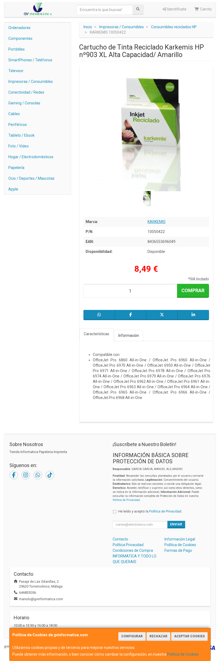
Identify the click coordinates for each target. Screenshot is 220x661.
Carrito (205, 9)
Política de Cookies (183, 654)
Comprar (192, 290)
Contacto (120, 539)
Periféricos (17, 124)
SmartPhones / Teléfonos (30, 60)
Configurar (132, 636)
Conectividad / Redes (26, 92)
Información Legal (179, 539)
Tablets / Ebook (21, 135)
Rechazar (158, 636)
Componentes (20, 38)
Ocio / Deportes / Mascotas (31, 178)
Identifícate (176, 9)
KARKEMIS (157, 222)
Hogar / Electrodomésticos (30, 157)
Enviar (176, 524)
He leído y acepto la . (150, 511)
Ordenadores (19, 28)
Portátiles (16, 49)
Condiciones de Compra (133, 550)
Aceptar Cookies (189, 636)
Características (96, 334)
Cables (14, 114)
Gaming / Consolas (24, 103)
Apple (13, 189)
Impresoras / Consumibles (30, 81)
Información (128, 335)
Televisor (16, 71)
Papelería (16, 167)
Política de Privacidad (126, 500)
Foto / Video (18, 146)
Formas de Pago (178, 550)
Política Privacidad (128, 545)
